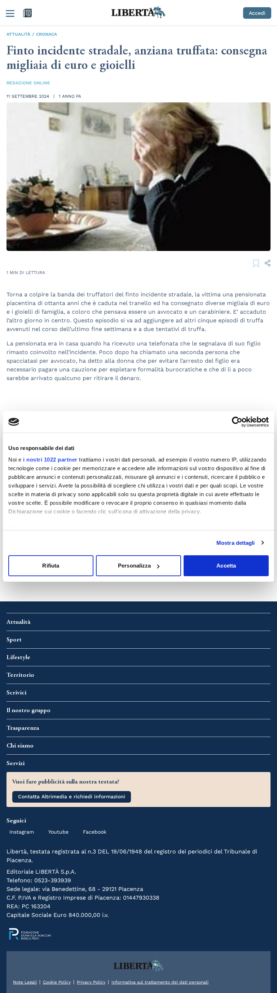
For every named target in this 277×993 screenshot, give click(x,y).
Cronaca (46, 34)
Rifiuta (50, 565)
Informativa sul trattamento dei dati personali (159, 982)
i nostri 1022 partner (50, 459)
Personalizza (134, 565)
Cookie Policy (57, 982)
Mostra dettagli (235, 543)
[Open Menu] (10, 13)
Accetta (226, 565)
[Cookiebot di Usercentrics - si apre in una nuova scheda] (237, 421)
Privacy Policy (91, 982)
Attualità (18, 34)
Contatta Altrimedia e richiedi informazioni (71, 796)
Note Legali (25, 982)
